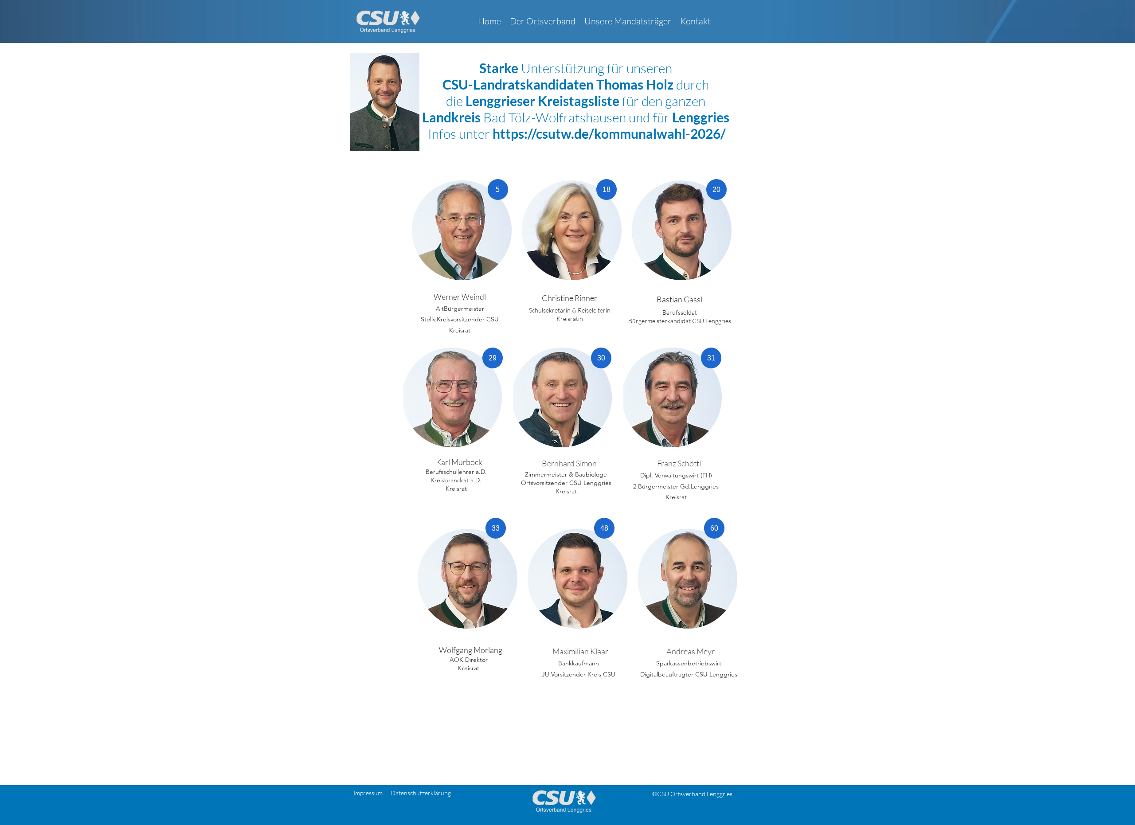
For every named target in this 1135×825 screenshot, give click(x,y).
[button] (542, 21)
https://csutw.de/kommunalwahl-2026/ (609, 133)
